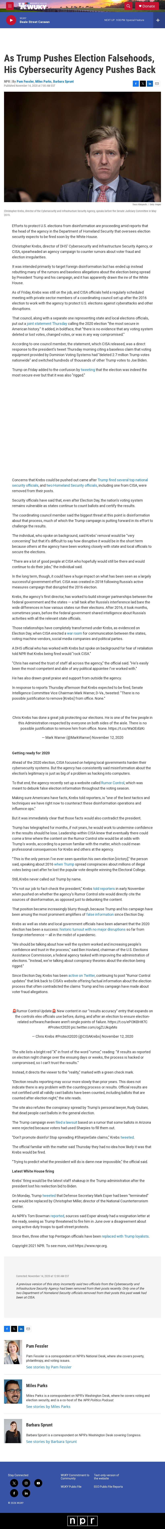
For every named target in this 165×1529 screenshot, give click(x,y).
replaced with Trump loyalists (125, 1236)
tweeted (127, 1137)
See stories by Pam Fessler (48, 1367)
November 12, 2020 (107, 737)
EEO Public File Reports (108, 1486)
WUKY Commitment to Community (75, 1477)
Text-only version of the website (106, 1477)
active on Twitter (81, 975)
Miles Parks (43, 81)
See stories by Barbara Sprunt (51, 1441)
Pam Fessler (25, 81)
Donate (148, 6)
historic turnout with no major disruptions (93, 929)
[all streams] (159, 20)
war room (74, 633)
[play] (11, 20)
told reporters (104, 889)
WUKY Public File (71, 1486)
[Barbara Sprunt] (13, 1431)
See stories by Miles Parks (48, 1406)
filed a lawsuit (66, 1122)
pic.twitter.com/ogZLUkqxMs (94, 1027)
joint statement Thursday (47, 323)
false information (100, 914)
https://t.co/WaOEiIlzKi (126, 728)
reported (57, 1216)
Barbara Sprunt (63, 81)
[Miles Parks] (13, 1391)
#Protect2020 (59, 1027)
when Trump (64, 864)
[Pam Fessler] (13, 1352)
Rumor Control (112, 783)
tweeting (88, 370)
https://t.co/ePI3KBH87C (127, 1022)
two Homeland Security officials (71, 485)
